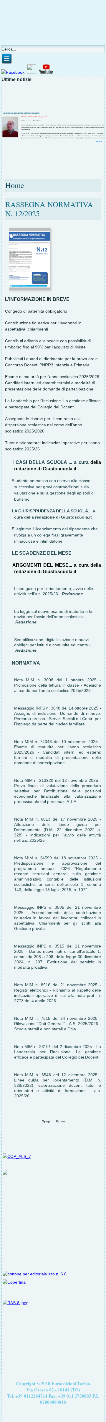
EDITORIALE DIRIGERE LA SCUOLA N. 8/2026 (21, 113)
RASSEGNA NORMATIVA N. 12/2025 (49, 208)
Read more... (99, 141)
